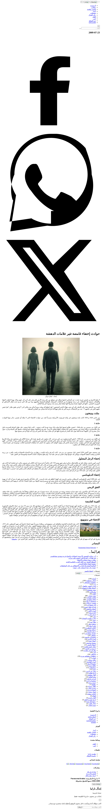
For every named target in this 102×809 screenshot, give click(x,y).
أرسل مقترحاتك (90, 775)
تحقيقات (93, 734)
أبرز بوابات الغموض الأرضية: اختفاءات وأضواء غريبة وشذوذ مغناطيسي (73, 556)
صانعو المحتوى (91, 720)
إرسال (80, 807)
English (93, 722)
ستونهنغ (14, 539)
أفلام (94, 744)
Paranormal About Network (87, 547)
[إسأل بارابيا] (96, 784)
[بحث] (86, 2)
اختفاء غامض (88, 571)
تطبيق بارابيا (92, 754)
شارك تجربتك (91, 772)
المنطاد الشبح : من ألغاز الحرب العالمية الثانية (81, 562)
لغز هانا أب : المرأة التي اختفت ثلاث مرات (82, 558)
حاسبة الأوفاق (91, 756)
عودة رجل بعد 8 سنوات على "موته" (84, 567)
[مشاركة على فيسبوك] (51, 133)
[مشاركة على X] (51, 329)
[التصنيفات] (93, 2)
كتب (94, 746)
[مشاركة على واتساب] (51, 231)
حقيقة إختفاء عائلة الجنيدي (87, 564)
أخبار (94, 730)
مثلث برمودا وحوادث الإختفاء (86, 560)
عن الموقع (92, 719)
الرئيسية (93, 715)
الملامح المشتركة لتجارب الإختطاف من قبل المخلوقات (78, 566)
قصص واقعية (91, 732)
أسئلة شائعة (92, 717)
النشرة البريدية (91, 774)
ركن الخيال (92, 736)
